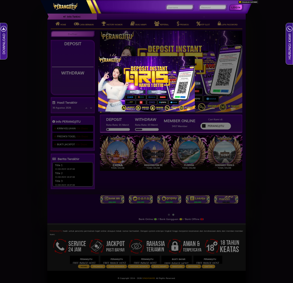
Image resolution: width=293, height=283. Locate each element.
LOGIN (236, 7)
